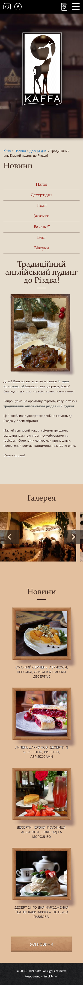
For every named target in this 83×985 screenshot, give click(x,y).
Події (41, 206)
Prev (9, 537)
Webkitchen (51, 976)
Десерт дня (38, 150)
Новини (20, 150)
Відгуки (41, 248)
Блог (41, 238)
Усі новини (41, 944)
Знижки (41, 216)
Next (73, 537)
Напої (41, 184)
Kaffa (7, 150)
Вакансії (42, 227)
